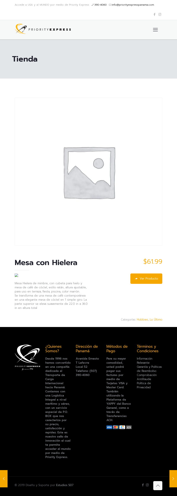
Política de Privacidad (144, 385)
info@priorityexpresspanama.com (133, 5)
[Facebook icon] (154, 14)
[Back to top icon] (157, 485)
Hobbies (142, 320)
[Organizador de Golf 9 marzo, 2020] (173, 478)
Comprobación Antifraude (147, 377)
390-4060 (100, 5)
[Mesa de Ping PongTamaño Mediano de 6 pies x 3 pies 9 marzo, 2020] (4, 478)
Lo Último (156, 320)
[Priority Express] (43, 29)
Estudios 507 (64, 485)
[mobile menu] (155, 29)
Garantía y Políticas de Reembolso (149, 369)
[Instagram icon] (159, 14)
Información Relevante (144, 361)
